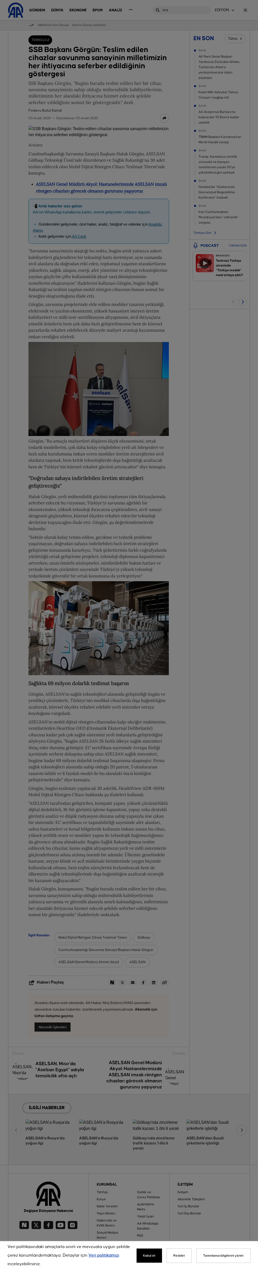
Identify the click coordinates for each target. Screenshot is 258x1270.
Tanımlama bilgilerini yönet (223, 1255)
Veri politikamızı (103, 1255)
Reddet (179, 1255)
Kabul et (149, 1255)
